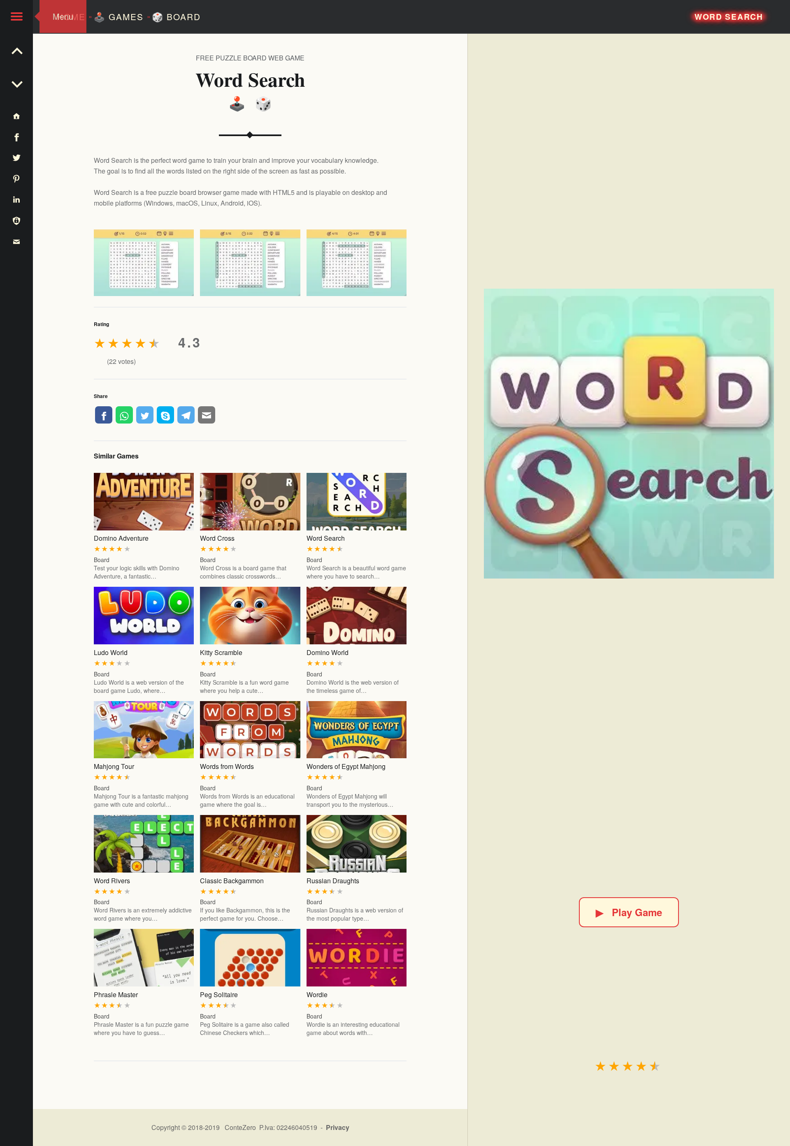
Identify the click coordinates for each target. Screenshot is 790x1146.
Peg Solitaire (219, 994)
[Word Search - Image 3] (357, 262)
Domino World (328, 652)
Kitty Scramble (221, 652)
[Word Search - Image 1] (144, 262)
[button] (16, 16)
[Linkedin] (16, 199)
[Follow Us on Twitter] (16, 157)
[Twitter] (144, 415)
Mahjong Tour (114, 766)
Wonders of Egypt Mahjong (346, 766)
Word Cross (217, 538)
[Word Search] (629, 434)
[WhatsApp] (124, 415)
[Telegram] (186, 415)
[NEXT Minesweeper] (16, 49)
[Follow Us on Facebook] (16, 136)
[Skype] (165, 415)
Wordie (317, 994)
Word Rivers (112, 880)
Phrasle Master (116, 994)
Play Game (629, 912)
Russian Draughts (333, 880)
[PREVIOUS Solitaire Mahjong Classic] (16, 82)
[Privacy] (16, 220)
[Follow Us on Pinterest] (16, 178)
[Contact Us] (16, 241)
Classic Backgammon (232, 880)
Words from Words (227, 766)
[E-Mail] (206, 415)
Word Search (326, 538)
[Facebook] (103, 415)
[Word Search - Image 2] (250, 262)
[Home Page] (16, 115)
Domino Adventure (121, 538)
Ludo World (111, 652)
